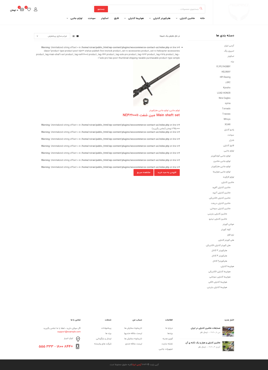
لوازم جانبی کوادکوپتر (220, 156)
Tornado (226, 109)
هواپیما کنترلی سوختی (219, 277)
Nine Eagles (224, 98)
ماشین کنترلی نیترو (218, 219)
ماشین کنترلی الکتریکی (219, 198)
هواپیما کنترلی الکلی (217, 282)
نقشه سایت (167, 344)
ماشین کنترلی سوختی (220, 208)
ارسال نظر (204, 332)
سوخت (92, 18)
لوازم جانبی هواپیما (221, 172)
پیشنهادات (106, 328)
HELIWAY (226, 72)
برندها (170, 333)
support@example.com (69, 332)
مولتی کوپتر (228, 224)
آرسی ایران (229, 46)
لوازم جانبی (76, 18)
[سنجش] (103, 85)
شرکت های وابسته (102, 344)
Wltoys (227, 119)
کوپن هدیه (168, 338)
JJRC (227, 82)
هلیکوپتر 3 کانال (219, 250)
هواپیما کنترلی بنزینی (217, 287)
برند (232, 61)
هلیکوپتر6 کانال (220, 261)
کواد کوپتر (225, 229)
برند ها (108, 333)
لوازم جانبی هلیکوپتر (158, 110)
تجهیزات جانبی (166, 349)
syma (227, 103)
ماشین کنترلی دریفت (220, 203)
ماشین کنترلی (187, 18)
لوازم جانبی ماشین (221, 161)
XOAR (227, 124)
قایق (116, 18)
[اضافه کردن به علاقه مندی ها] (118, 85)
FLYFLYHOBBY (223, 66)
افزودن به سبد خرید (167, 172)
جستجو (101, 9)
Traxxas (226, 114)
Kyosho (226, 88)
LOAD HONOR (223, 93)
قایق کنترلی (228, 145)
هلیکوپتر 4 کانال (219, 256)
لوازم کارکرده (228, 177)
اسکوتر (104, 18)
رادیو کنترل (229, 130)
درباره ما (169, 328)
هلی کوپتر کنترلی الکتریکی (218, 245)
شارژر (231, 140)
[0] (29, 9)
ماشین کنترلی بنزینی (217, 214)
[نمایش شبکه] (77, 36)
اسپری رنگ (229, 51)
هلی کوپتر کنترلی (226, 240)
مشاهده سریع (95, 85)
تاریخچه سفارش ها (133, 328)
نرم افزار (230, 235)
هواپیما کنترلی (136, 18)
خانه (202, 18)
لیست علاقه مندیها (133, 333)
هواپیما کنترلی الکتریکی (219, 271)
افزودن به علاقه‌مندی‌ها (111, 85)
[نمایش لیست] (73, 36)
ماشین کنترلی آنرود (221, 193)
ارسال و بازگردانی (103, 338)
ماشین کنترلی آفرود (221, 187)
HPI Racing (225, 77)
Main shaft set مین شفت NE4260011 (151, 115)
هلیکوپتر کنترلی (161, 18)
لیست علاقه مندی (133, 344)
